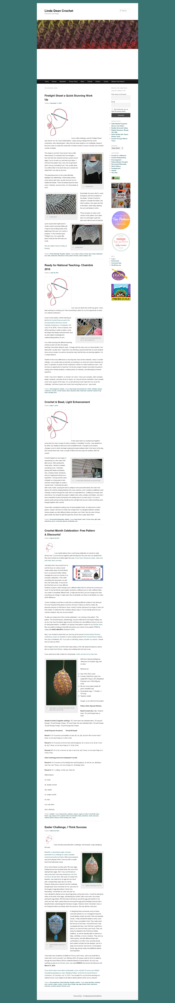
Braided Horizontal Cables (119, 128)
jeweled (63, 816)
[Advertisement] (87, 64)
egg (50, 816)
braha (65, 814)
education (73, 391)
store (68, 986)
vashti (74, 817)
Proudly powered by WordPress (92, 996)
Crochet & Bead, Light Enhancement (67, 402)
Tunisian (85, 256)
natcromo (96, 816)
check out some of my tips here (86, 654)
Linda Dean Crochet (59, 10)
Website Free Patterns (118, 81)
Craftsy (62, 246)
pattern (71, 256)
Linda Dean (54, 256)
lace (46, 256)
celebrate (70, 814)
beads (75, 389)
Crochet (86, 254)
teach (46, 392)
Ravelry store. (98, 624)
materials (90, 391)
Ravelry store (64, 963)
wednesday (71, 521)
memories (47, 986)
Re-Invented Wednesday (57, 519)
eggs (80, 984)
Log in (113, 259)
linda (49, 256)
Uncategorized (115, 168)
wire (76, 521)
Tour (70, 817)
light (96, 519)
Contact (106, 81)
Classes (54, 81)
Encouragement (54, 389)
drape (94, 254)
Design (73, 984)
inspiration (99, 254)
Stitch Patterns (116, 166)
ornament (54, 986)
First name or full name (118, 94)
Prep (99, 391)
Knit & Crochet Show (89, 637)
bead (76, 254)
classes (99, 389)
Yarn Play (114, 173)
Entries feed (115, 261)
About (82, 81)
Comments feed (116, 263)
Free (59, 816)
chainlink (94, 389)
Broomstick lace (82, 389)
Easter (46, 816)
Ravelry (47, 248)
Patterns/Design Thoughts (57, 254)
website (68, 254)
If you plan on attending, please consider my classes (80, 639)
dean (90, 254)
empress (54, 816)
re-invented (59, 521)
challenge (97, 982)
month (90, 816)
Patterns (98, 81)
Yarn (90, 256)
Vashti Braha (58, 649)
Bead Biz (91, 982)
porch (53, 521)
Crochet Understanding (118, 158)
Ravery (73, 955)
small (61, 817)
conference (48, 391)
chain (83, 519)
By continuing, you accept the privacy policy (120, 110)
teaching (50, 392)
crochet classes (61, 391)
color (46, 984)
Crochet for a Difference (118, 155)
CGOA (89, 389)
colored (50, 984)
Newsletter (63, 81)
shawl (81, 256)
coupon (80, 814)
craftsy (81, 254)
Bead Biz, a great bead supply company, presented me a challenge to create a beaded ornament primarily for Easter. (59, 854)
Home (47, 81)
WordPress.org (116, 265)
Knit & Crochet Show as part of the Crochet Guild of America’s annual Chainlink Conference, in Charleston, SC (58, 322)
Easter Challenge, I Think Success (66, 827)
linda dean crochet (63, 256)
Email (113, 102)
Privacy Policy (73, 81)
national (95, 391)
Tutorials (89, 81)
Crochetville (57, 555)
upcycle (65, 521)
